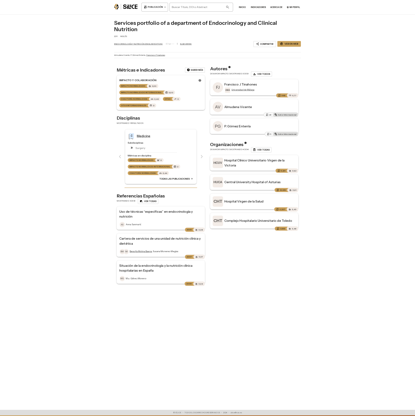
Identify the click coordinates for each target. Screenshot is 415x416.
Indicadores (258, 7)
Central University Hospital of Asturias (252, 182)
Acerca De (276, 7)
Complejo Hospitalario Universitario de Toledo (258, 221)
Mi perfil (293, 7)
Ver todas (261, 150)
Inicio (242, 7)
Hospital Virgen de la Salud (243, 201)
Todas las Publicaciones (176, 178)
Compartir (264, 44)
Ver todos (261, 74)
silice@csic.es (236, 412)
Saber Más (195, 70)
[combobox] (154, 7)
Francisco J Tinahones (155, 55)
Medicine (143, 136)
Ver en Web (289, 44)
